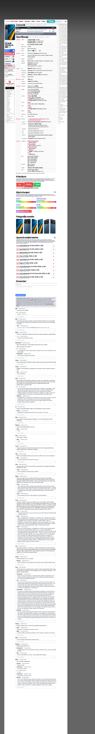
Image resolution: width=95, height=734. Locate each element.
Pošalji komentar (20, 295)
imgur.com (24, 305)
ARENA (33, 21)
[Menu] (65, 21)
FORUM (43, 21)
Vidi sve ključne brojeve (23, 211)
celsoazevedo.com (22, 327)
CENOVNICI (27, 21)
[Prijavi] (50, 30)
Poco (6, 41)
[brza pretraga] (57, 21)
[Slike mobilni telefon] (19, 226)
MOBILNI (21, 21)
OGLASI (38, 21)
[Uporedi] (53, 246)
